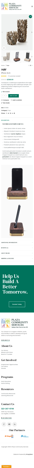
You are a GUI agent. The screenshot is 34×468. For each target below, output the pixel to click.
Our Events (4, 366)
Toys (7, 65)
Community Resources (8, 393)
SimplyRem (29, 454)
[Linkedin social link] (12, 113)
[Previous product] (29, 65)
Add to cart (13, 96)
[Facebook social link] (6, 113)
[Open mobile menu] (32, 6)
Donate (3, 368)
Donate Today (17, 304)
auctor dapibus (16, 134)
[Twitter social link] (8, 113)
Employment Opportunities (9, 364)
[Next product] (32, 65)
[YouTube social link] (9, 424)
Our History (4, 350)
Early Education (6, 381)
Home (3, 65)
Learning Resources (7, 395)
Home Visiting (5, 383)
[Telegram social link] (14, 113)
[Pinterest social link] (10, 113)
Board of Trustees (6, 354)
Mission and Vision (7, 352)
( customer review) (14, 76)
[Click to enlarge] (4, 48)
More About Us (5, 340)
